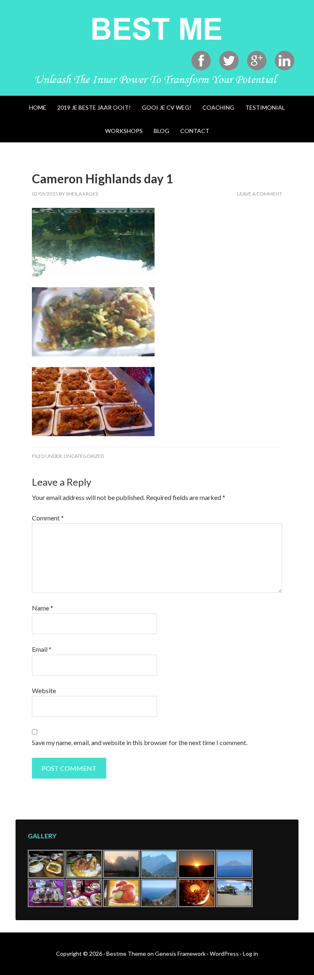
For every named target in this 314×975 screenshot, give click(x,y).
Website (44, 690)
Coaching (218, 107)
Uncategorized (84, 456)
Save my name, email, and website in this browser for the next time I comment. (139, 742)
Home (37, 107)
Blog (161, 130)
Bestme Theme (126, 953)
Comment (48, 518)
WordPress (224, 953)
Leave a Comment (259, 194)
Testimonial (265, 107)
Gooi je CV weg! (166, 107)
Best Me (157, 28)
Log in (250, 953)
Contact (194, 130)
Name (42, 608)
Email (42, 649)
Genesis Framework (180, 953)
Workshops (124, 130)
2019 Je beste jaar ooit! (94, 107)
